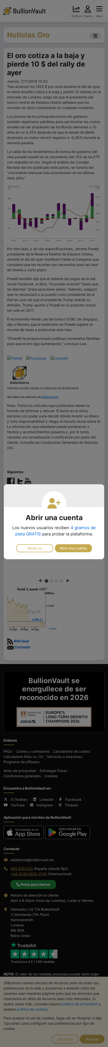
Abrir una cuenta (73, 548)
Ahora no (34, 548)
